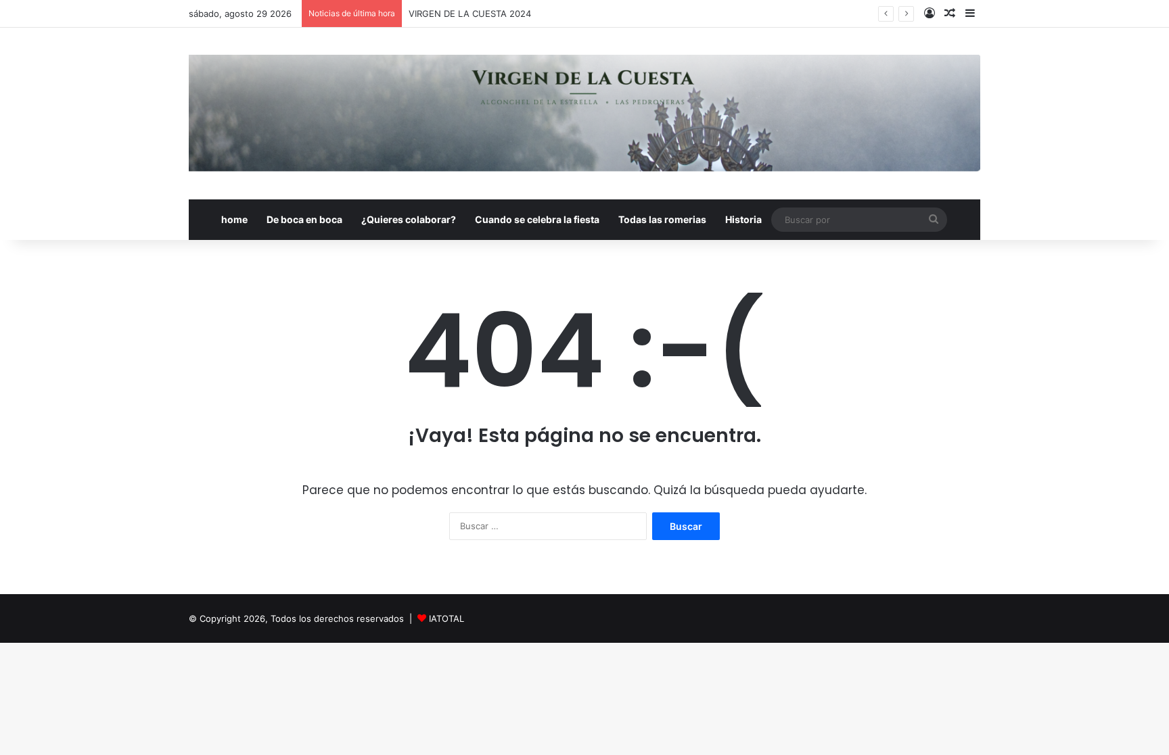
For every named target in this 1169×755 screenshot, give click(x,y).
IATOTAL (446, 618)
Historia (743, 219)
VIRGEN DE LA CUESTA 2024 (470, 13)
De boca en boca (304, 219)
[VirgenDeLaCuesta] (584, 113)
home (234, 219)
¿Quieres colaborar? (408, 219)
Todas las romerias (662, 219)
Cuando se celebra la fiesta (537, 219)
